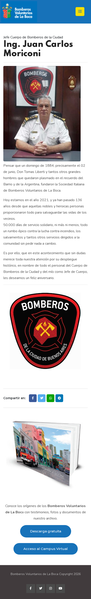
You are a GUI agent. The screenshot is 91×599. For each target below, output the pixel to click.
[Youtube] (60, 588)
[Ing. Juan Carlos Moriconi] (42, 113)
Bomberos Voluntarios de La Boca (34, 574)
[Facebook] (30, 588)
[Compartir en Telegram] (59, 398)
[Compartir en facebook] (33, 398)
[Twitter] (40, 588)
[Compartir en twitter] (42, 398)
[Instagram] (50, 588)
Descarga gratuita (45, 531)
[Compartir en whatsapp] (50, 398)
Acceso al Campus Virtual (45, 549)
